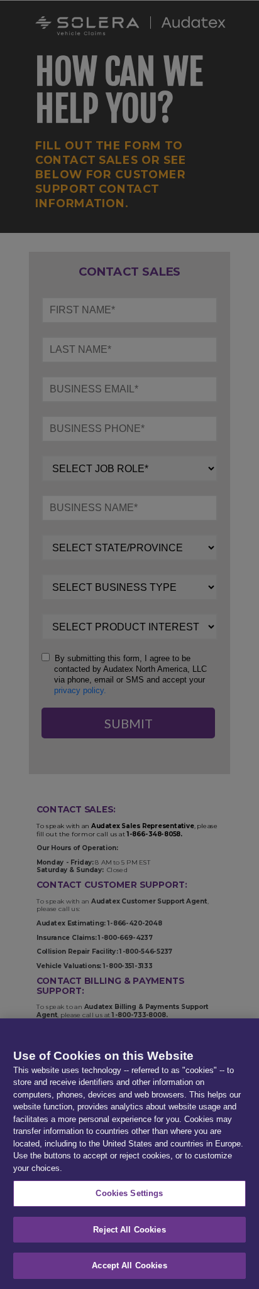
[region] (129, 1153)
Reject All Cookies (129, 1229)
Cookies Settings (129, 1193)
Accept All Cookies (129, 1265)
